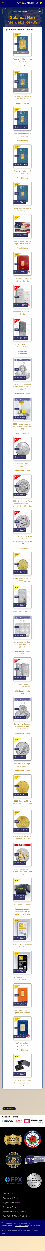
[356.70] (22, 596)
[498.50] (22, 854)
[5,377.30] (22, 563)
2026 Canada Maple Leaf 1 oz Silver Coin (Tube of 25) (22, 426)
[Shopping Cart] (41, 3)
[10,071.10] (22, 296)
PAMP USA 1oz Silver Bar (22, 611)
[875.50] (22, 486)
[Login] (37, 3)
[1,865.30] (22, 264)
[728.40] (22, 193)
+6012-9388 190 (21, 1226)
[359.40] (22, 929)
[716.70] (22, 1028)
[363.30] (22, 449)
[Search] (40, 11)
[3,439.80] (22, 226)
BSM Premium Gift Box (22, 905)
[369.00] (22, 749)
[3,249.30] (22, 156)
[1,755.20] (22, 995)
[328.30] (22, 627)
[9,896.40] (22, 329)
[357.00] (22, 409)
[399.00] (22, 1065)
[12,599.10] (22, 81)
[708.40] (22, 962)
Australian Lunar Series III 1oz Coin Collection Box (23, 1082)
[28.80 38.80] (22, 890)
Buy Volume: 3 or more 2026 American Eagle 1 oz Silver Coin (22, 726)
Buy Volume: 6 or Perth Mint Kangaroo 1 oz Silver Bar (23, 644)
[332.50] (22, 669)
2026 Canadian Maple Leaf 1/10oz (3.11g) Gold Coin (22, 803)
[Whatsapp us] (32, 3)
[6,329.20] (22, 119)
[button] (3, 3)
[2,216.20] (22, 786)
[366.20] (22, 709)
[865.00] (22, 521)
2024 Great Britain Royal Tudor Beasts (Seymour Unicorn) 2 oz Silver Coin (22, 503)
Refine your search (19, 11)
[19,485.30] (22, 821)
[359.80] (22, 369)
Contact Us (8, 1193)
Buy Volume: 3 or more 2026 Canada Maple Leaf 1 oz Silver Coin (22, 386)
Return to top (10, 1109)
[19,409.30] (22, 44)
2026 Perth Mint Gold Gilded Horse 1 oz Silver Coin (22, 871)
